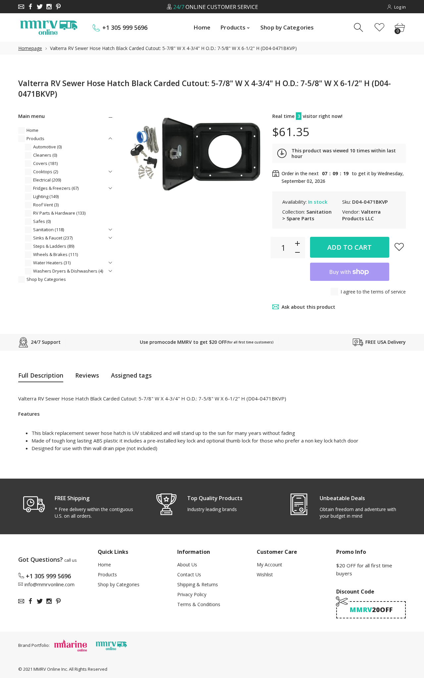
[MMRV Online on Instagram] (49, 7)
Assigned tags (131, 375)
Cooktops (45, 172)
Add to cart (349, 247)
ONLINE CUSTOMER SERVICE (215, 7)
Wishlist (265, 574)
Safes (42, 221)
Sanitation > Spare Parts (307, 215)
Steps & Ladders (53, 246)
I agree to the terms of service (373, 291)
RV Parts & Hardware (59, 213)
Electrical (47, 180)
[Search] (359, 27)
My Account (269, 564)
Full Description (40, 375)
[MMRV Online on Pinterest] (58, 7)
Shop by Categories (46, 279)
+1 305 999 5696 (124, 27)
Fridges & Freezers (56, 188)
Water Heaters (52, 263)
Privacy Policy (191, 594)
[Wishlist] (379, 27)
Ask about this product (308, 307)
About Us (187, 564)
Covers (45, 163)
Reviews (87, 375)
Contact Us (189, 574)
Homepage (30, 48)
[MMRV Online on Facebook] (30, 7)
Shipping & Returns (197, 584)
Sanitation (48, 230)
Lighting (46, 196)
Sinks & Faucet (53, 238)
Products (35, 138)
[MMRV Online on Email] (21, 7)
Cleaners (45, 155)
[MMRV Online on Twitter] (39, 7)
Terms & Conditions (198, 604)
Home (32, 130)
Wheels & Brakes (55, 254)
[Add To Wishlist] (399, 247)
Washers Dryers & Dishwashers (68, 271)
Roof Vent (46, 205)
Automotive (47, 147)
